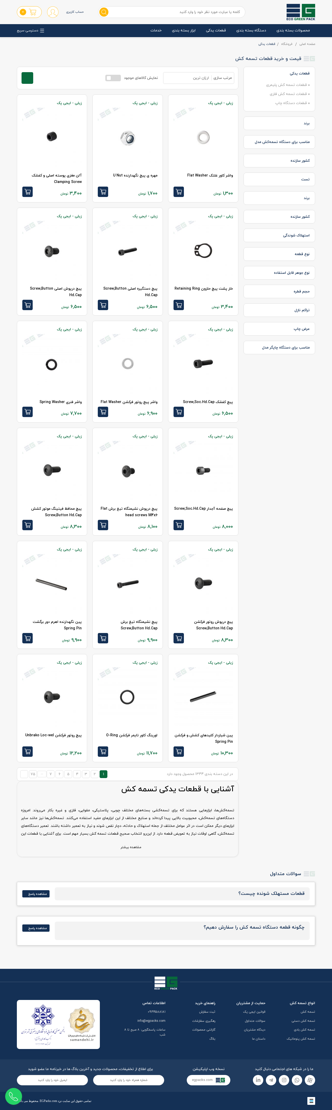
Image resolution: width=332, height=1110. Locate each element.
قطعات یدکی (216, 30)
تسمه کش (308, 1012)
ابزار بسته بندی (184, 30)
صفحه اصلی (307, 44)
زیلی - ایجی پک (220, 103)
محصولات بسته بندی (293, 30)
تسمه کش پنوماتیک (301, 1039)
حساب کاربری (75, 12)
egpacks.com (203, 1080)
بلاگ (212, 1039)
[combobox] (187, 78)
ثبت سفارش (207, 1012)
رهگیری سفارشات (203, 1021)
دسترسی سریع (27, 30)
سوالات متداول (255, 1021)
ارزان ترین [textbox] (201, 78)
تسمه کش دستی (303, 1021)
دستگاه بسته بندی (251, 30)
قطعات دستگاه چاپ (291, 103)
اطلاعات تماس (153, 1003)
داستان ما (258, 1039)
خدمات (156, 30)
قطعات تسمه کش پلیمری (286, 85)
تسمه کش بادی (304, 1030)
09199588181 (156, 1012)
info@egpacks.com (151, 1021)
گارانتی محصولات (203, 1030)
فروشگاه (286, 44)
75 (33, 774)
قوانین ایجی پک (254, 1012)
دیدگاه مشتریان (254, 1030)
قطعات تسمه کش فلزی (288, 94)
